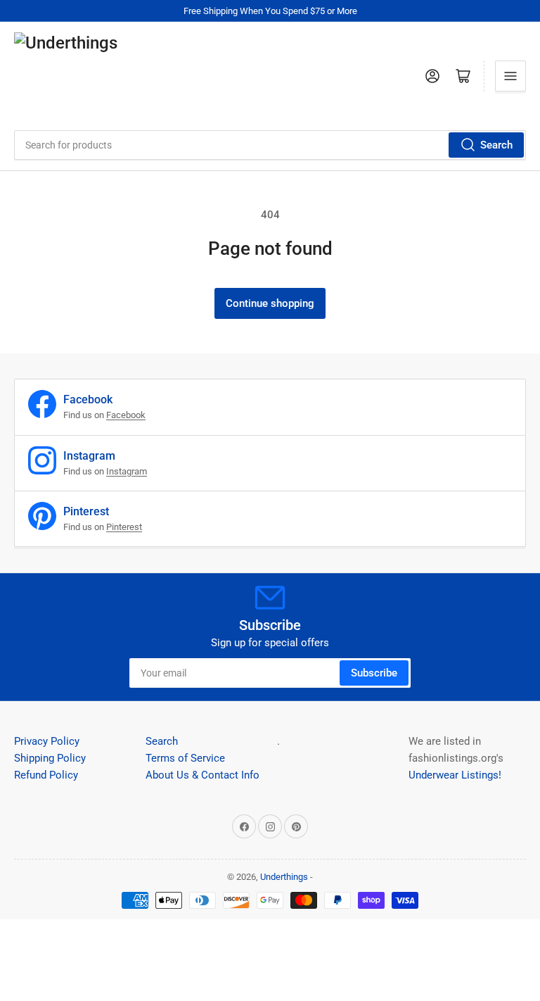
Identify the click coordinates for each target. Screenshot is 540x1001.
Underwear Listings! (455, 775)
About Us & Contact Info (202, 775)
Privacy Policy (46, 741)
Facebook (126, 415)
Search (496, 145)
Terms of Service (185, 758)
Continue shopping (270, 303)
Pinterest (124, 527)
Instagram (126, 471)
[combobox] (270, 145)
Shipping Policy (50, 758)
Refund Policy (46, 775)
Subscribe (374, 673)
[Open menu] (510, 76)
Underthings (284, 876)
